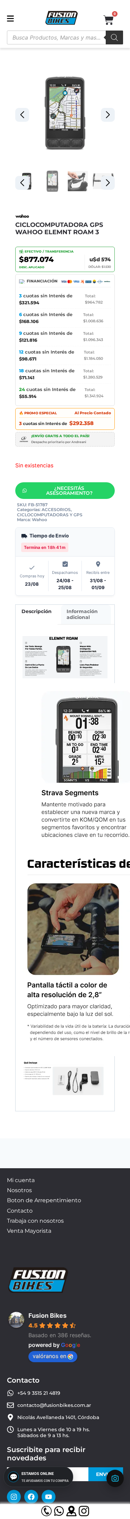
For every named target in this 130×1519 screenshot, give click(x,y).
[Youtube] (48, 1497)
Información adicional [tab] (82, 614)
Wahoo (39, 519)
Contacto (20, 1210)
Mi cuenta (21, 1180)
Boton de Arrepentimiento (44, 1200)
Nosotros (19, 1190)
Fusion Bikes (47, 1315)
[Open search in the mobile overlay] (65, 37)
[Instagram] (14, 1497)
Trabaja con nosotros (35, 1220)
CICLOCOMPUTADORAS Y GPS (50, 514)
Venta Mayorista (29, 1231)
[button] (108, 115)
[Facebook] (31, 1497)
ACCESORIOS (56, 509)
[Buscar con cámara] (115, 1478)
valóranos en (49, 1355)
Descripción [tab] (36, 611)
